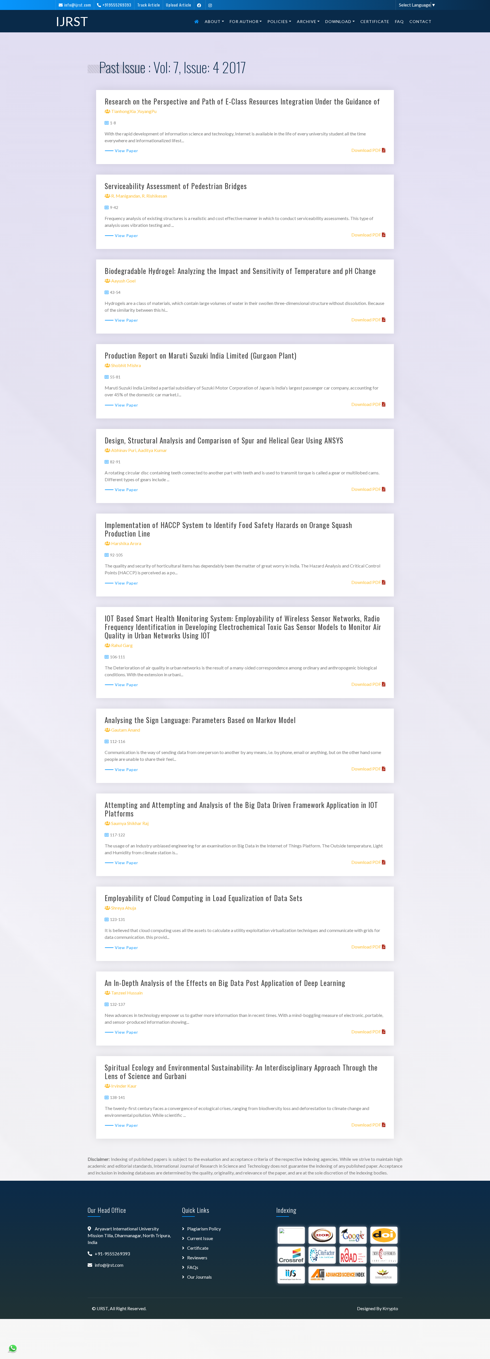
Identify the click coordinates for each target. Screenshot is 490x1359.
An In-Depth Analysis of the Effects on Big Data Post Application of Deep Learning (225, 982)
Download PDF (366, 150)
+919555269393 (116, 5)
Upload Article (178, 5)
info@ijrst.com (77, 5)
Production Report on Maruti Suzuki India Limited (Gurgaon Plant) (201, 355)
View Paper (126, 150)
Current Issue (200, 1238)
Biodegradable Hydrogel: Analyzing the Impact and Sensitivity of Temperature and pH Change (240, 270)
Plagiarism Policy (204, 1228)
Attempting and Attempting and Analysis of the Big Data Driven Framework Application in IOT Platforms (241, 808)
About (213, 21)
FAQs (192, 1267)
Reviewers (197, 1257)
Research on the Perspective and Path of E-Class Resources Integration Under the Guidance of (242, 101)
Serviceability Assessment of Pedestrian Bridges (176, 186)
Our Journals (199, 1277)
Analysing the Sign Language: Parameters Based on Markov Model (200, 720)
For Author (244, 21)
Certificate (374, 21)
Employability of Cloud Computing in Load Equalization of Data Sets (204, 898)
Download (338, 21)
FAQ (399, 21)
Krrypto (390, 1308)
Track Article (148, 5)
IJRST (72, 21)
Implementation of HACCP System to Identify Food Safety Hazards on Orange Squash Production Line (228, 529)
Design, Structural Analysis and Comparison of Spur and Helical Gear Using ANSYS (224, 440)
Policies (277, 21)
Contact (420, 21)
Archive (306, 21)
